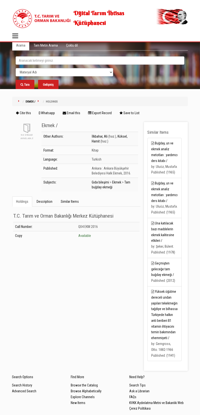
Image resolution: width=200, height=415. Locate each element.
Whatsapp (47, 113)
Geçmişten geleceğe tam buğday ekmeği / (162, 269)
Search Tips (137, 385)
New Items (78, 403)
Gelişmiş (48, 84)
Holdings (22, 201)
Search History (22, 385)
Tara (26, 84)
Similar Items (70, 201)
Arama (20, 45)
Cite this (25, 113)
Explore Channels (83, 397)
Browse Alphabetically (86, 391)
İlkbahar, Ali (100, 136)
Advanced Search (24, 391)
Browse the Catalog (84, 385)
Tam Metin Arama (46, 45)
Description (44, 201)
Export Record (101, 113)
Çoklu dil (72, 45)
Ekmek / (30, 101)
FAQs (132, 397)
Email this (73, 113)
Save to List (131, 113)
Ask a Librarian (139, 391)
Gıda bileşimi (100, 182)
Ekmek (116, 182)
